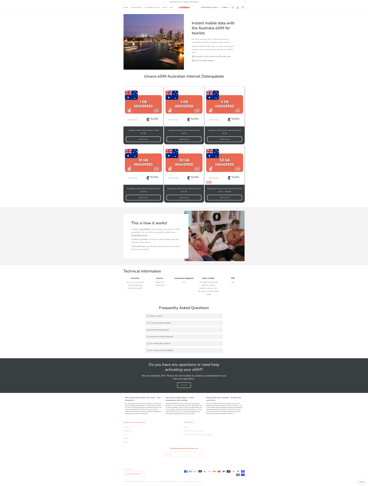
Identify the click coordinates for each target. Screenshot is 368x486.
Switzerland (127, 431)
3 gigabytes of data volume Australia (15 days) (184, 130)
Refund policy (176, 481)
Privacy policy (152, 481)
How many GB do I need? (193, 431)
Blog (186, 427)
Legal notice (198, 481)
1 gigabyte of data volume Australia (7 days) (143, 130)
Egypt (125, 442)
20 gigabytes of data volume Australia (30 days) (184, 189)
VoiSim (131, 481)
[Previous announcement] (124, 2)
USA (125, 435)
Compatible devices (139, 235)
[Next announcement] (244, 2)
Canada (126, 438)
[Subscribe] (201, 454)
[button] (232, 7)
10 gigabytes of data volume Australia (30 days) (143, 189)
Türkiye (126, 427)
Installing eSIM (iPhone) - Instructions (198, 435)
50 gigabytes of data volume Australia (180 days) (224, 189)
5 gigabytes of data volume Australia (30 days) (224, 130)
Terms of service (188, 481)
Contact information (164, 481)
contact (184, 385)
